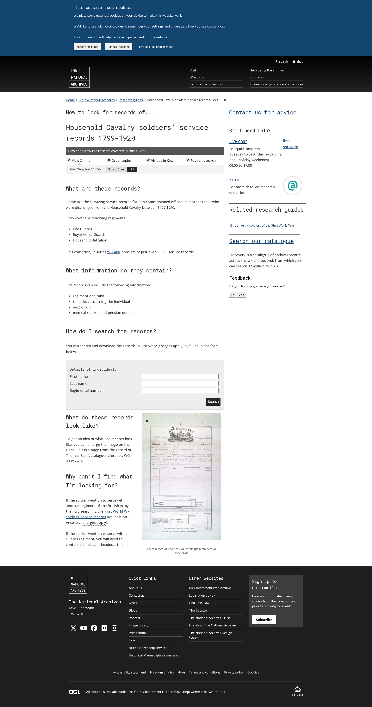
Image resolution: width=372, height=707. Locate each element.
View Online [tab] (81, 160)
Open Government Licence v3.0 (156, 692)
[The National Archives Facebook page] (94, 628)
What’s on (197, 77)
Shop (300, 61)
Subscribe (264, 619)
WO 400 (113, 252)
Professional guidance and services (276, 84)
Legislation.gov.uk (202, 595)
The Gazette (198, 610)
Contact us (136, 595)
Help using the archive (267, 70)
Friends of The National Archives (212, 625)
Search (283, 61)
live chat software (290, 143)
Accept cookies (87, 47)
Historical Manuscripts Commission (154, 655)
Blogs (133, 610)
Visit (193, 70)
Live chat (238, 141)
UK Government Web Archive (210, 588)
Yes (241, 295)
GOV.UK (297, 695)
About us (135, 588)
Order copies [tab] (121, 160)
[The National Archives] (79, 77)
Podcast (134, 618)
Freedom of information (167, 672)
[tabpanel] (145, 169)
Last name (78, 383)
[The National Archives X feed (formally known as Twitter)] (73, 628)
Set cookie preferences (156, 47)
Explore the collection (206, 84)
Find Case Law (199, 603)
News (133, 603)
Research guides (131, 100)
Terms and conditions (204, 672)
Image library (138, 625)
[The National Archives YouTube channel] (83, 628)
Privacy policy (234, 672)
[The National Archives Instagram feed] (114, 628)
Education (257, 77)
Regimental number (86, 390)
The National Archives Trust (209, 618)
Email (234, 179)
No (233, 295)
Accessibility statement (129, 672)
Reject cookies (119, 47)
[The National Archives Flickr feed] (104, 628)
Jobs (132, 640)
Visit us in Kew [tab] (162, 160)
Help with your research (97, 100)
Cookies (253, 672)
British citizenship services (148, 648)
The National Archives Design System (210, 635)
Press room (137, 633)
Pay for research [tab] (203, 160)
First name (79, 376)
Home (70, 100)
